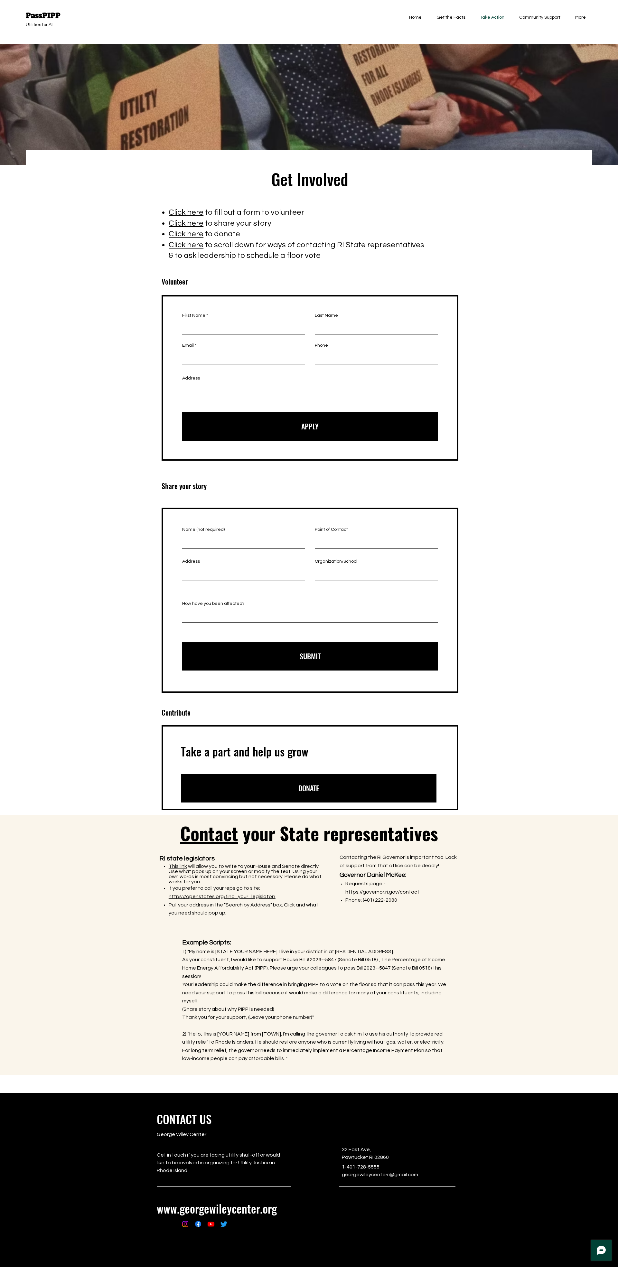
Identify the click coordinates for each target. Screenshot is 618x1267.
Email (188, 345)
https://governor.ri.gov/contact (382, 892)
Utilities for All (39, 25)
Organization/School (336, 561)
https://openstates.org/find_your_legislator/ (222, 896)
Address (191, 378)
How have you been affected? (213, 603)
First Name (193, 315)
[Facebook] (198, 1224)
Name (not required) (203, 529)
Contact (209, 833)
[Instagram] (185, 1224)
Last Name (326, 315)
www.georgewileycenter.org (217, 1208)
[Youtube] (211, 1224)
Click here (186, 212)
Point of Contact (331, 529)
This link (178, 866)
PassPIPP (43, 15)
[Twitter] (224, 1224)
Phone (321, 345)
